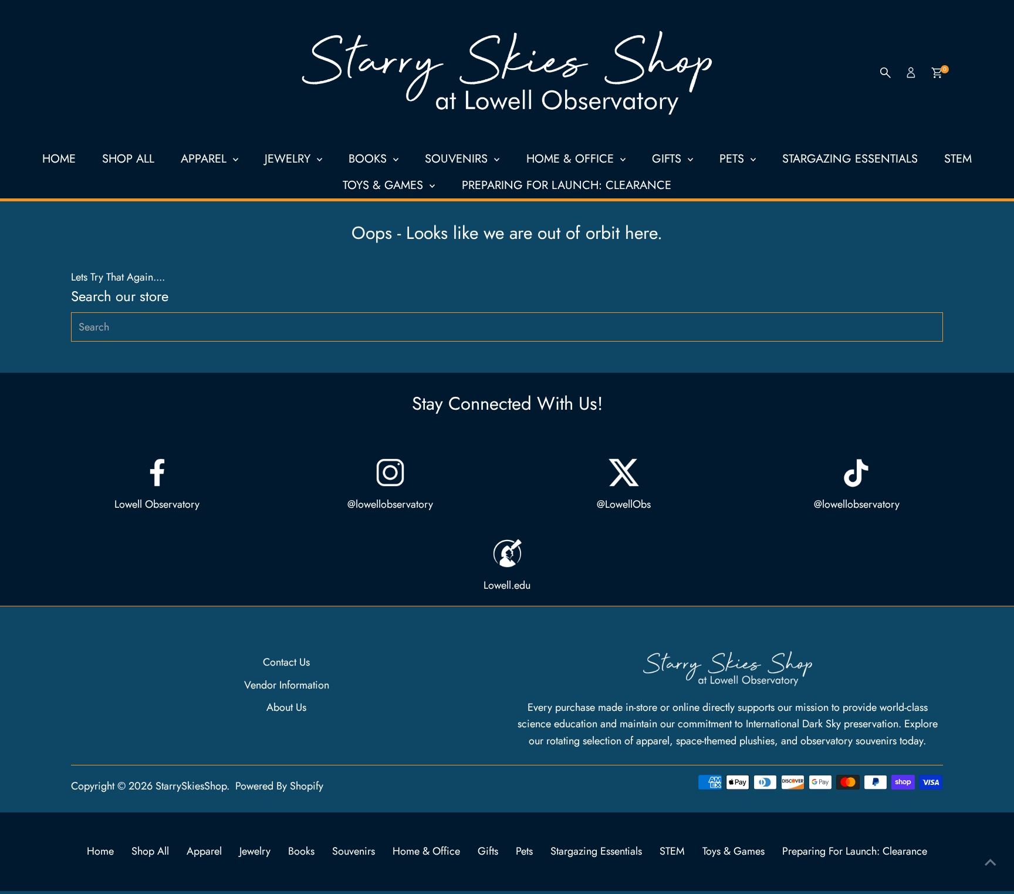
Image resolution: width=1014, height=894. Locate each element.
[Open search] (885, 73)
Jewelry (289, 158)
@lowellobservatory (390, 504)
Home (59, 158)
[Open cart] (937, 73)
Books (369, 158)
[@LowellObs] (623, 472)
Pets (733, 158)
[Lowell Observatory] (157, 472)
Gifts (668, 158)
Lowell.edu (507, 585)
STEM (958, 158)
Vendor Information (286, 685)
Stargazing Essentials (850, 158)
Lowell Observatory (157, 504)
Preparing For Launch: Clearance (566, 185)
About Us (286, 707)
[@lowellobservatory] (390, 472)
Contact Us (286, 662)
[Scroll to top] (990, 861)
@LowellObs (624, 504)
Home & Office (571, 158)
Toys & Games (385, 185)
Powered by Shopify (279, 786)
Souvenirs (458, 158)
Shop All (128, 158)
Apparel (205, 158)
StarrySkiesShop (191, 786)
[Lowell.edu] (507, 553)
